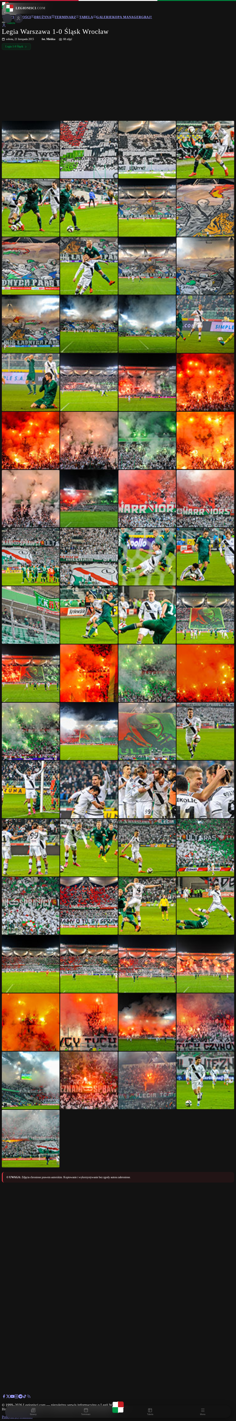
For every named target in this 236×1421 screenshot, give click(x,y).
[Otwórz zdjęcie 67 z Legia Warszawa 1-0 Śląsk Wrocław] (147, 1080)
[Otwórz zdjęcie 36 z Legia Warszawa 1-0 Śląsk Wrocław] (205, 615)
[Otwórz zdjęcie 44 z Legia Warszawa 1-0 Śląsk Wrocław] (205, 731)
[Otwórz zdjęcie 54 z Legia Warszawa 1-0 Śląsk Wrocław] (89, 906)
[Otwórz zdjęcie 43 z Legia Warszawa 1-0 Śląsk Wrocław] (147, 731)
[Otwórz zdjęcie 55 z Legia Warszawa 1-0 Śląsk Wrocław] (147, 906)
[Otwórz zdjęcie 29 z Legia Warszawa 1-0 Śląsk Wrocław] (30, 557)
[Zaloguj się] (4, 26)
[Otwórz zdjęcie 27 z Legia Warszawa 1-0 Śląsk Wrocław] (147, 499)
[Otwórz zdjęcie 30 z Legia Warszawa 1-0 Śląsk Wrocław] (89, 557)
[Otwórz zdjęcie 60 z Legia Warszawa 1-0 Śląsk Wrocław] (205, 964)
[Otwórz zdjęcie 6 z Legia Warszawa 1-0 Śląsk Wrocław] (89, 208)
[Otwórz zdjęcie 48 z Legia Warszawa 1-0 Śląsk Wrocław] (205, 789)
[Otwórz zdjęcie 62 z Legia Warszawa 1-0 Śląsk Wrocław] (89, 1022)
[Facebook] (4, 1397)
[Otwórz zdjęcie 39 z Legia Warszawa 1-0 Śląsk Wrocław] (147, 673)
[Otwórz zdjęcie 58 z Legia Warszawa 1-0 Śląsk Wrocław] (89, 964)
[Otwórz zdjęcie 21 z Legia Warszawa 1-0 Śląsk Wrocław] (30, 440)
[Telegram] (20, 1397)
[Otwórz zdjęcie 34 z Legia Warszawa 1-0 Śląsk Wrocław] (89, 615)
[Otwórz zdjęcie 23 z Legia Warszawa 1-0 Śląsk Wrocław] (147, 440)
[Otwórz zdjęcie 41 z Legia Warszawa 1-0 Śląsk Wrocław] (30, 731)
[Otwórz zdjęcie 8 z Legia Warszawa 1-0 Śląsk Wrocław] (205, 208)
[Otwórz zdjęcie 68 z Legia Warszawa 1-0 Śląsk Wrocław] (205, 1080)
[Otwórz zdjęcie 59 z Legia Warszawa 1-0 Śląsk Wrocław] (147, 964)
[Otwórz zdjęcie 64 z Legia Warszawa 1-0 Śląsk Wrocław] (205, 1022)
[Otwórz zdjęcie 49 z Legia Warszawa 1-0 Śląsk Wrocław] (30, 847)
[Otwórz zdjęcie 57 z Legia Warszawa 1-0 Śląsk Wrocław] (30, 964)
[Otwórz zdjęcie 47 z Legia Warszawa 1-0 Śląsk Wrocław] (147, 789)
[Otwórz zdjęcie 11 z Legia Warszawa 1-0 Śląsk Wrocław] (147, 266)
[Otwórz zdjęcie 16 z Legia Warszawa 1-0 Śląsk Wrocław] (205, 324)
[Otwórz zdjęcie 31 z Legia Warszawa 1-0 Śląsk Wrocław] (147, 557)
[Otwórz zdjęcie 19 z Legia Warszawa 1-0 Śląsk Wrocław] (147, 382)
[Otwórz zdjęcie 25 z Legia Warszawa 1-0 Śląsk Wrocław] (30, 499)
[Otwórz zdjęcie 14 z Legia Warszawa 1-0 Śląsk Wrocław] (89, 324)
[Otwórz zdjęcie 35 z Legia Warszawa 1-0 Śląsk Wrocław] (147, 615)
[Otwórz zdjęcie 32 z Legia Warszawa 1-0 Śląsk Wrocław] (205, 557)
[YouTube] (12, 1397)
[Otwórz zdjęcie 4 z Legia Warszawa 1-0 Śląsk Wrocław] (205, 149)
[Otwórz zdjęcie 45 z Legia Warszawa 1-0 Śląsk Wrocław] (30, 789)
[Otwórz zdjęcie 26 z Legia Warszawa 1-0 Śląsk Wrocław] (89, 499)
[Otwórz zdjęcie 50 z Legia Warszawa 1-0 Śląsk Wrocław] (89, 847)
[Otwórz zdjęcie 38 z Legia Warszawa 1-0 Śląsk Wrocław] (89, 673)
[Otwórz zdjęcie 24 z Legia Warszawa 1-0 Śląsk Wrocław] (205, 440)
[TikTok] (25, 1397)
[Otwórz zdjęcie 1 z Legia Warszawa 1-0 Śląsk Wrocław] (30, 149)
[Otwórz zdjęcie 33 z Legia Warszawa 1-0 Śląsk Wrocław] (30, 615)
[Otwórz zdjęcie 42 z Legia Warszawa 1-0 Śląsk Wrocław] (89, 731)
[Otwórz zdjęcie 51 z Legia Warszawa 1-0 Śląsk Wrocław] (147, 847)
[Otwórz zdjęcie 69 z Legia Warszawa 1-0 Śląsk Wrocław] (30, 1138)
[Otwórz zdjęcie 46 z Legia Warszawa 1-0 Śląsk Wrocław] (89, 789)
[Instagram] (16, 1397)
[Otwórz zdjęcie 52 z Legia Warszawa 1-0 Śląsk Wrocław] (205, 847)
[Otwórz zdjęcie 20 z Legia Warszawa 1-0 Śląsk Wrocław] (205, 382)
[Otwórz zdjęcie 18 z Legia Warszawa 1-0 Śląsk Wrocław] (89, 382)
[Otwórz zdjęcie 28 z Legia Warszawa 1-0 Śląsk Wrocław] (205, 499)
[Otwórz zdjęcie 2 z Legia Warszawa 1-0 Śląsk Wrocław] (89, 149)
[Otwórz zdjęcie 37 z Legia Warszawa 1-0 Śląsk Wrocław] (30, 673)
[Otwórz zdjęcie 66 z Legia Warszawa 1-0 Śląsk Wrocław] (89, 1080)
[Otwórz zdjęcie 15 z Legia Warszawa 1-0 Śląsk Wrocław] (147, 324)
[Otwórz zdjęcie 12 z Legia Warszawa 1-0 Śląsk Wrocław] (205, 266)
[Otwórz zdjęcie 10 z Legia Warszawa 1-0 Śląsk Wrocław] (89, 266)
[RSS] (29, 1397)
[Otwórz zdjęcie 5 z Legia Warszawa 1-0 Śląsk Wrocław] (30, 208)
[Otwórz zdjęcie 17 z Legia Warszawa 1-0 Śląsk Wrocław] (30, 382)
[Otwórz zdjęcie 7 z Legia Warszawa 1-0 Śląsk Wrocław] (147, 208)
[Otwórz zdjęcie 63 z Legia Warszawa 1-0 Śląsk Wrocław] (147, 1022)
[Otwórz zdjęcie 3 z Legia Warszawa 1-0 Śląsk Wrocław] (147, 149)
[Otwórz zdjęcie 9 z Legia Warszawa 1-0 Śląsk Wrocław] (30, 266)
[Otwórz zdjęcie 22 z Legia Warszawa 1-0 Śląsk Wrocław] (89, 440)
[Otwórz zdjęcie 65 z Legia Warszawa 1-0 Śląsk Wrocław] (30, 1080)
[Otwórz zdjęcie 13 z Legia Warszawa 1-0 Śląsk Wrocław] (30, 324)
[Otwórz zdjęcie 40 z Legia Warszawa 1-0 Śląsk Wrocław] (205, 673)
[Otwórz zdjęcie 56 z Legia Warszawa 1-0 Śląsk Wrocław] (205, 906)
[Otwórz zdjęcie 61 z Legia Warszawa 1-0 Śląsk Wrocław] (30, 1022)
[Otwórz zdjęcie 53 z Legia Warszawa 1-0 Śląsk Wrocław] (30, 906)
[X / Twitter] (8, 1397)
